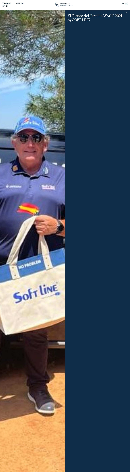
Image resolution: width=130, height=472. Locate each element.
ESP (122, 3)
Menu (126, 4)
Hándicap (20, 3)
